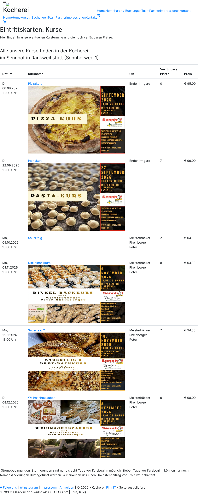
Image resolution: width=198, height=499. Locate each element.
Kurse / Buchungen (34, 17)
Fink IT (111, 487)
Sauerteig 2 (36, 330)
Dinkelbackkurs (39, 263)
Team (51, 17)
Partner (60, 17)
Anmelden (67, 487)
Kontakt (91, 17)
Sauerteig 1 (36, 238)
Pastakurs (35, 161)
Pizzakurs (35, 83)
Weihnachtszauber (41, 398)
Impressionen (76, 17)
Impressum (49, 487)
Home (7, 17)
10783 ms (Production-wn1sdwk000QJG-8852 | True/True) (43, 492)
